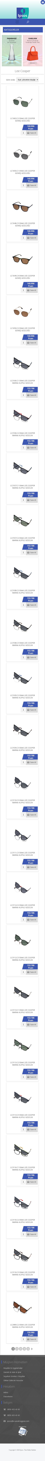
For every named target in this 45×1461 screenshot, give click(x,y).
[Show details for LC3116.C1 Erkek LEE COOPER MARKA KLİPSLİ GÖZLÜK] (22, 1151)
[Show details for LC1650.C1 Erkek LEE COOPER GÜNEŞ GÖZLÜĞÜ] (22, 154)
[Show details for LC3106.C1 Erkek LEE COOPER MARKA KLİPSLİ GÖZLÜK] (22, 364)
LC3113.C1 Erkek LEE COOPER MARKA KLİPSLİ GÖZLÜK (22, 1011)
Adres (6, 1392)
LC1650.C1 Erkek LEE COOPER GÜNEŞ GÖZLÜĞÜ (22, 172)
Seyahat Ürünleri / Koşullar (14, 1376)
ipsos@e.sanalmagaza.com (18, 1421)
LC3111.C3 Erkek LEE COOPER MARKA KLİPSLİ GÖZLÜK (22, 853)
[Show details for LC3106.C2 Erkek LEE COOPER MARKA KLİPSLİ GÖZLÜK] (22, 416)
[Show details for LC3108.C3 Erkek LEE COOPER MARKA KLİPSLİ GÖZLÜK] (22, 626)
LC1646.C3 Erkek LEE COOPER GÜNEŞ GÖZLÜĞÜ (22, 224)
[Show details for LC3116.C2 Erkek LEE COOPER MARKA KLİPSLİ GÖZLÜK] (22, 1203)
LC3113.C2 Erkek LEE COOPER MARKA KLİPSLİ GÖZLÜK (22, 1063)
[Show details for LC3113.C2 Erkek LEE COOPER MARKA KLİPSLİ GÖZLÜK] (22, 1046)
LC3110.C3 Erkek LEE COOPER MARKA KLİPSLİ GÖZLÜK (22, 801)
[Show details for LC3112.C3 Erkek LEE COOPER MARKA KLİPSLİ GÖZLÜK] (22, 941)
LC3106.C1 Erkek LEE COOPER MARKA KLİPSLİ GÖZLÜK (22, 381)
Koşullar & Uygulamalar (13, 1368)
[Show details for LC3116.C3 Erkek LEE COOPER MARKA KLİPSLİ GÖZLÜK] (22, 1256)
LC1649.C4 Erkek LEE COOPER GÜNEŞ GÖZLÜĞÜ (22, 276)
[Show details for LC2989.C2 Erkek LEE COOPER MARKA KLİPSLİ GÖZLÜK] (22, 1308)
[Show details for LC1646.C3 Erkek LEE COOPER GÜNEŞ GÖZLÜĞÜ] (22, 207)
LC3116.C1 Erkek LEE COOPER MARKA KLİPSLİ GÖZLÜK (22, 1168)
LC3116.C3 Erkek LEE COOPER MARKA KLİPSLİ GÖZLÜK (22, 1273)
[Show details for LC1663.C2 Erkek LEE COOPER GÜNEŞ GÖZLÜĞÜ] (22, 102)
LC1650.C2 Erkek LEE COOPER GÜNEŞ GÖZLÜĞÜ (22, 329)
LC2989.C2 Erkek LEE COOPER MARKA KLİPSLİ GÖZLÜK (22, 1326)
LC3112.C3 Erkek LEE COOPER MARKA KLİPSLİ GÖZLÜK (22, 958)
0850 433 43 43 (13, 1409)
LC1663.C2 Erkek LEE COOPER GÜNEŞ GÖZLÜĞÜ (22, 119)
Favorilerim (8, 1396)
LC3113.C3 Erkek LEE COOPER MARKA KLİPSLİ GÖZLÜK (22, 1116)
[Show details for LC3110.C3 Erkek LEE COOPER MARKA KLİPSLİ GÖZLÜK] (22, 784)
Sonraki (32, 1349)
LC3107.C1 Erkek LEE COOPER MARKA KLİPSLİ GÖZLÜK (22, 486)
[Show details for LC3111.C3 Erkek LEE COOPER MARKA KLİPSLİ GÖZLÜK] (22, 836)
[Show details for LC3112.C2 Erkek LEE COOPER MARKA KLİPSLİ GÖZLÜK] (22, 888)
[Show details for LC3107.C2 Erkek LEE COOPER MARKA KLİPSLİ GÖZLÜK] (22, 521)
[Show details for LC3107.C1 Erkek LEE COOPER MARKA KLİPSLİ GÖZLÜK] (22, 469)
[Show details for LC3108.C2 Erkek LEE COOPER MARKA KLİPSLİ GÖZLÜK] (22, 574)
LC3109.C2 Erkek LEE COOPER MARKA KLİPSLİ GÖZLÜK (22, 696)
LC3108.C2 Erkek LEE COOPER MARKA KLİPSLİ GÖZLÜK (22, 591)
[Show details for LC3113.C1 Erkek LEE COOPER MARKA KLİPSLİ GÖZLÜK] (22, 993)
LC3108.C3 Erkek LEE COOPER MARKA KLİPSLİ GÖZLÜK (22, 644)
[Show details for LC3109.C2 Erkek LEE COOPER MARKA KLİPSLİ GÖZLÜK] (22, 679)
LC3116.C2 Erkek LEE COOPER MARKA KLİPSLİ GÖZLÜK (22, 1221)
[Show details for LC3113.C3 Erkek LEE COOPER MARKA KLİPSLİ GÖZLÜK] (22, 1098)
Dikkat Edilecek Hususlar (13, 1380)
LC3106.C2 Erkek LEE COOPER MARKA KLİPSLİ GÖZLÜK (22, 434)
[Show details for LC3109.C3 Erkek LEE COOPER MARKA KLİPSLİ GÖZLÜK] (22, 731)
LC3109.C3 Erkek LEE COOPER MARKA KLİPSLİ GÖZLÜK (22, 749)
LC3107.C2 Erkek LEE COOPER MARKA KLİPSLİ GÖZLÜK (22, 539)
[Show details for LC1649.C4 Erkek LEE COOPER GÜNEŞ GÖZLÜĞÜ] (22, 259)
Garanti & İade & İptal (12, 1372)
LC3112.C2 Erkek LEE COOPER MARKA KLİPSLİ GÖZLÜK (22, 906)
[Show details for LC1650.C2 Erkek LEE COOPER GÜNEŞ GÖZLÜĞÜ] (22, 311)
